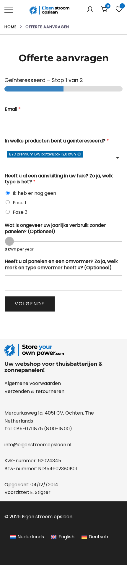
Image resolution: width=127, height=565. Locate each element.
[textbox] (54, 162)
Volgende (30, 303)
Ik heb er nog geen (34, 193)
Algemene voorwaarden (32, 383)
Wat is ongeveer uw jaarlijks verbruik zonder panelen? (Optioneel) (55, 228)
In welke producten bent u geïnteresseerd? (57, 141)
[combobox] (63, 158)
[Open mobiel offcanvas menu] (8, 10)
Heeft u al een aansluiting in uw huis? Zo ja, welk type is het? (59, 179)
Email (13, 109)
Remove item (79, 154)
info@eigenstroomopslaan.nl (37, 444)
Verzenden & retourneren (34, 391)
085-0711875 (28, 428)
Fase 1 (19, 202)
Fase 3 (20, 212)
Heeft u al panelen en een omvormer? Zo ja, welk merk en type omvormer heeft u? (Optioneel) (61, 265)
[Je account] (90, 10)
